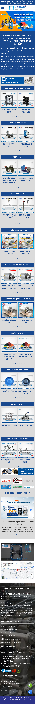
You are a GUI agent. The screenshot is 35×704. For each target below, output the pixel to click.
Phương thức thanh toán (9, 630)
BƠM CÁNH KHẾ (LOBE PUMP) (17, 230)
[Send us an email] (14, 690)
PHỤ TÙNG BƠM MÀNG (17, 333)
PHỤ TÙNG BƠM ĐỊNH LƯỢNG (17, 370)
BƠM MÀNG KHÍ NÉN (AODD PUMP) (17, 88)
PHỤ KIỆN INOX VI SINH (17, 404)
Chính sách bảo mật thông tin (10, 639)
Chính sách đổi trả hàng (9, 636)
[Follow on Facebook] (2, 690)
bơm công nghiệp (18, 59)
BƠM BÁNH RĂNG (17, 157)
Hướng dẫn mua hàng (8, 627)
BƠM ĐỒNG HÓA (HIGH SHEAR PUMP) (17, 299)
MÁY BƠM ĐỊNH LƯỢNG (18, 123)
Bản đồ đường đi (8, 686)
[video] (17, 552)
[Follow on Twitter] (6, 690)
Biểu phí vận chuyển (7, 633)
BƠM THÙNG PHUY (17, 194)
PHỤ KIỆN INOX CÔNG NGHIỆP (17, 438)
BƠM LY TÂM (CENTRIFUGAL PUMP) (17, 264)
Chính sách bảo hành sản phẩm (11, 642)
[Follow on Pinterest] (10, 690)
